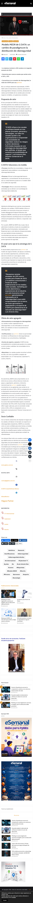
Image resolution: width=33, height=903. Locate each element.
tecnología (16, 578)
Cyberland (7, 519)
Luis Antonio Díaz (23, 564)
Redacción (5, 54)
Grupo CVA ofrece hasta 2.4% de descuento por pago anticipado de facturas (20, 845)
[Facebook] (3, 58)
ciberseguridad (23, 554)
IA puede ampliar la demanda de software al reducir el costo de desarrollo (19, 696)
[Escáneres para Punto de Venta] (24, 594)
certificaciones (10, 554)
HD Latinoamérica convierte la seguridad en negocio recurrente (24, 619)
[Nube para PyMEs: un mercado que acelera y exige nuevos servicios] (8, 612)
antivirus (12, 550)
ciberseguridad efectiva (16, 557)
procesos (17, 574)
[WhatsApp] (18, 58)
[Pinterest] (14, 58)
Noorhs (6, 529)
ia (13, 564)
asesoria (21, 550)
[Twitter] (6, 58)
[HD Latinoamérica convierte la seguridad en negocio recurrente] (24, 612)
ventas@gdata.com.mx (8, 480)
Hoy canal (8, 38)
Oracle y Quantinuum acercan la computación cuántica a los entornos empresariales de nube (20, 689)
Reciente (16, 815)
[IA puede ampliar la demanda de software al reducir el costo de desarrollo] (5, 697)
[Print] (30, 456)
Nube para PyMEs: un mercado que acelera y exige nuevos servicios (8, 619)
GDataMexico (5, 496)
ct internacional (10, 560)
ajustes (14, 897)
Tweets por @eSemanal (7, 809)
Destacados (15, 38)
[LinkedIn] (10, 58)
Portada (10, 41)
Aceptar (5, 900)
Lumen (6, 524)
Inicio (4, 38)
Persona (7, 574)
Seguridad (16, 41)
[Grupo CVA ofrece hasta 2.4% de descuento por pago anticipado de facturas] (6, 846)
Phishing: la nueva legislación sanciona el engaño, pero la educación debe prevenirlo (8, 602)
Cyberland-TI (23, 560)
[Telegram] (22, 58)
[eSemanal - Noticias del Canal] (10, 3)
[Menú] (2, 4)
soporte (26, 574)
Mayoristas (20, 567)
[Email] (30, 452)
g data (7, 564)
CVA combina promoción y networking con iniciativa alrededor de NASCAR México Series (21, 853)
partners (19, 82)
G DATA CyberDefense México (10, 489)
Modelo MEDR (12, 571)
